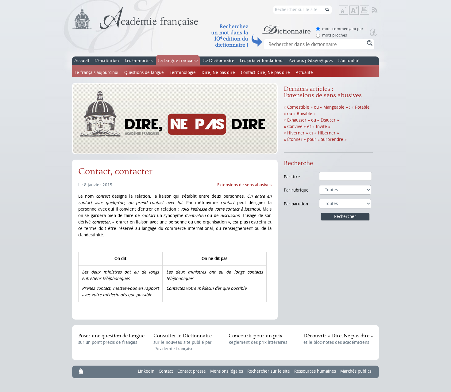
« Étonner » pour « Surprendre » (315, 139)
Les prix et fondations (261, 60)
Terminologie (183, 72)
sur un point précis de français (111, 339)
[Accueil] (135, 17)
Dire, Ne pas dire (218, 72)
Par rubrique (296, 190)
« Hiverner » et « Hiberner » (311, 133)
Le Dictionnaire (218, 60)
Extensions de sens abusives (244, 185)
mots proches (334, 35)
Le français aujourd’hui (96, 72)
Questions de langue (144, 72)
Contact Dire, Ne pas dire (265, 72)
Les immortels (138, 60)
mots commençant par (342, 28)
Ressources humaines (315, 371)
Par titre (292, 177)
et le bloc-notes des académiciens (338, 339)
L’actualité (348, 60)
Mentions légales (226, 371)
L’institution (106, 60)
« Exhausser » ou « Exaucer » (311, 120)
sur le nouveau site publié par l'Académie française (182, 342)
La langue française (178, 60)
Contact (166, 371)
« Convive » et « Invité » (307, 126)
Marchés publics (355, 371)
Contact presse (191, 371)
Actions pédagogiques (311, 60)
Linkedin (146, 371)
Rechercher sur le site (268, 371)
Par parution (296, 204)
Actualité (304, 72)
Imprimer (364, 10)
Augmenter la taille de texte (358, 10)
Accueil (81, 60)
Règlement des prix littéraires (258, 339)
